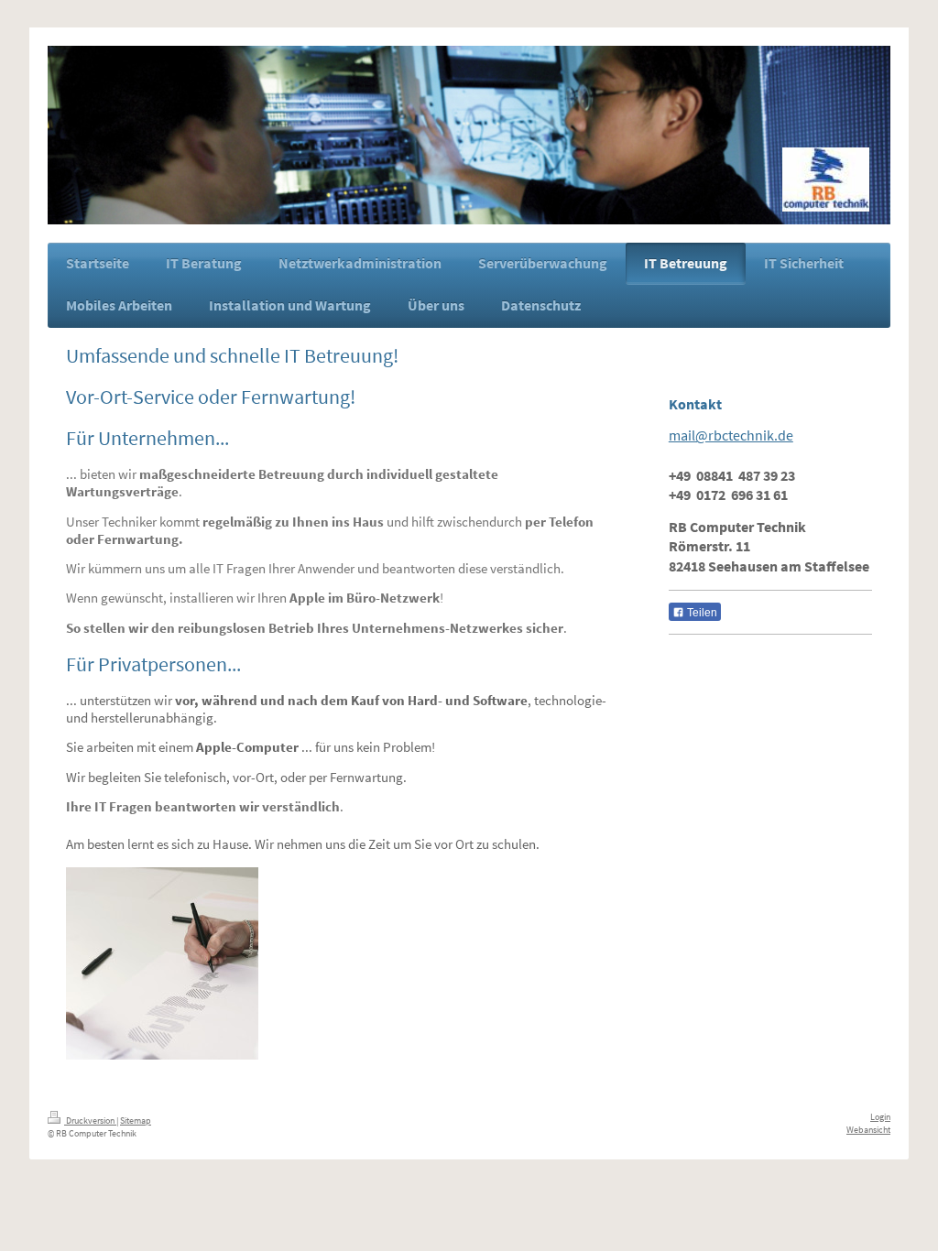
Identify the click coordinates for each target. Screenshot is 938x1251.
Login (880, 1117)
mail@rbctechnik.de (731, 435)
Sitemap (135, 1120)
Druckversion (90, 1120)
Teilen (700, 612)
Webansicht (868, 1130)
